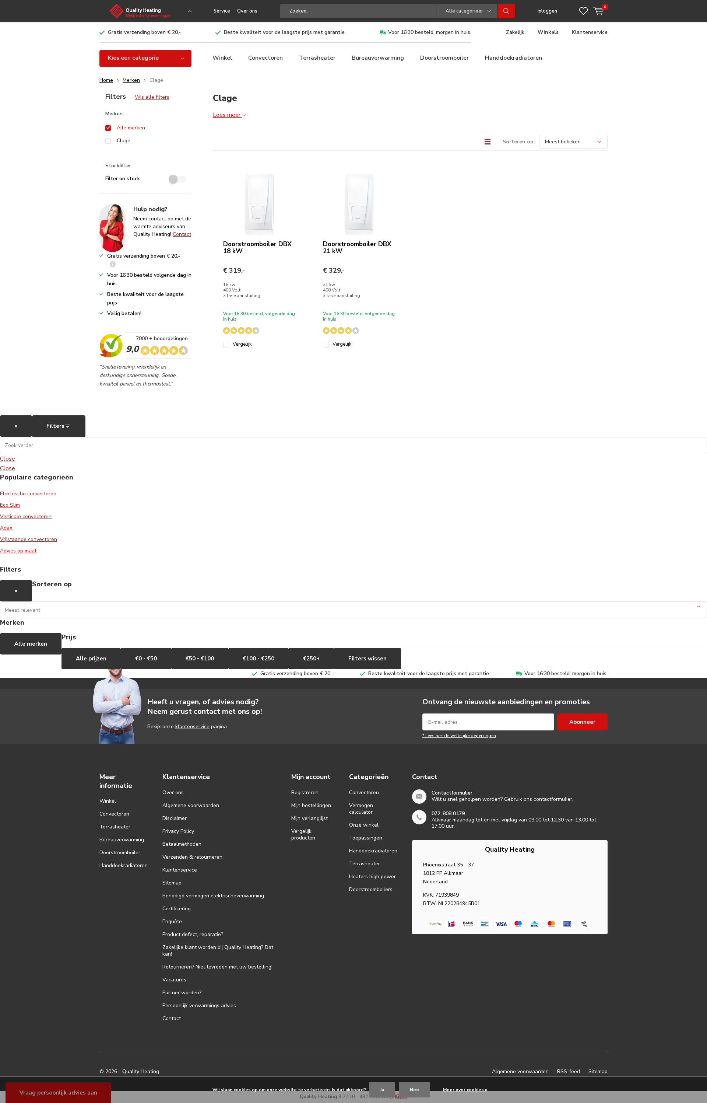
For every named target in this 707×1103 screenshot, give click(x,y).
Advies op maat (18, 550)
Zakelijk (515, 32)
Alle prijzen (91, 658)
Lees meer (227, 115)
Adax (6, 527)
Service (222, 11)
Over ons (247, 11)
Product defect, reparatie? (192, 934)
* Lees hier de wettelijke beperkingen (459, 736)
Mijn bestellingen (311, 805)
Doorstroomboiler (444, 58)
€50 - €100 (200, 658)
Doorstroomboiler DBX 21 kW (357, 247)
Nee (414, 1090)
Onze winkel (364, 824)
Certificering (176, 908)
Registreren (305, 792)
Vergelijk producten (303, 834)
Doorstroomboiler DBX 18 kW (257, 247)
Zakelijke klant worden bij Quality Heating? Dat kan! (217, 950)
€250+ (311, 658)
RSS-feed (568, 1071)
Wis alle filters (152, 97)
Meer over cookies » (465, 1090)
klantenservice (192, 726)
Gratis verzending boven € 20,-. (145, 32)
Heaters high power (372, 876)
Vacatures (174, 979)
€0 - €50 (146, 658)
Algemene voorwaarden (190, 805)
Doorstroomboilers (371, 889)
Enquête (172, 921)
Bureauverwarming (378, 58)
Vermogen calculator (361, 809)
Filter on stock (122, 178)
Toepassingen (365, 837)
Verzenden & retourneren (192, 857)
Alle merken (131, 128)
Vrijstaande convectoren (28, 539)
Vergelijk (242, 344)
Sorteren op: (519, 141)
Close (7, 459)
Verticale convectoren (26, 516)
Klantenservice (590, 32)
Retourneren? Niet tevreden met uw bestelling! (217, 966)
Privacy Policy (178, 831)
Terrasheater (317, 58)
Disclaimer (174, 818)
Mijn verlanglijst (309, 818)
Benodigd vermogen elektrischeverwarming (213, 895)
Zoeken (507, 11)
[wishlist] (583, 11)
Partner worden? (181, 992)
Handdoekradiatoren (513, 58)
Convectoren (265, 58)
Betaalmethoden (181, 844)
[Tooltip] (113, 265)
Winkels (548, 32)
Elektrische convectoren (28, 493)
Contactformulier (452, 793)
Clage (123, 140)
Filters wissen (367, 658)
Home (106, 80)
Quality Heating (140, 1071)
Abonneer (582, 722)
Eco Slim (10, 505)
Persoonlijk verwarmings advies (199, 1005)
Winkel (222, 58)
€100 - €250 (258, 658)
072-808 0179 (448, 813)
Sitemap (172, 882)
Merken (131, 80)
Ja (382, 1090)
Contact (182, 234)
